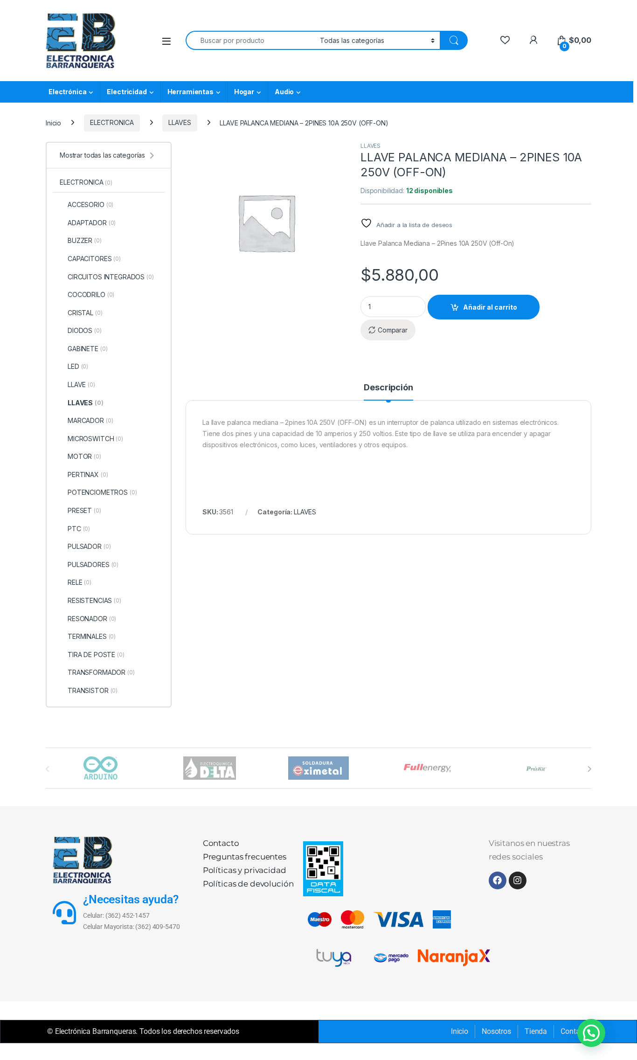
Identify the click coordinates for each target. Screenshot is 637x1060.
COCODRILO (91, 294)
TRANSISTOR (93, 690)
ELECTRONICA (111, 122)
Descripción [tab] (388, 387)
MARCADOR (90, 420)
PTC (79, 529)
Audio (284, 92)
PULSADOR (89, 546)
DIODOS (85, 330)
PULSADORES (93, 564)
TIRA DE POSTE (96, 654)
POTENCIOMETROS (102, 492)
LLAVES (179, 122)
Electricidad (126, 92)
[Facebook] (497, 880)
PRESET (84, 510)
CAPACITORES (94, 259)
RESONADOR (92, 619)
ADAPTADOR (92, 223)
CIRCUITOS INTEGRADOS (111, 277)
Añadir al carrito (490, 307)
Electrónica (67, 92)
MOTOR (84, 456)
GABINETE (87, 349)
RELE (79, 582)
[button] (591, 1033)
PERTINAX (88, 474)
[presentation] (589, 769)
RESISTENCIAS (94, 600)
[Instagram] (517, 880)
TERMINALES (92, 636)
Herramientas (190, 92)
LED (78, 366)
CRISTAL (85, 313)
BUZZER (85, 240)
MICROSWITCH (95, 439)
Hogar (244, 92)
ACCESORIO (90, 204)
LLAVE (81, 384)
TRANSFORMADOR (101, 672)
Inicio (53, 122)
